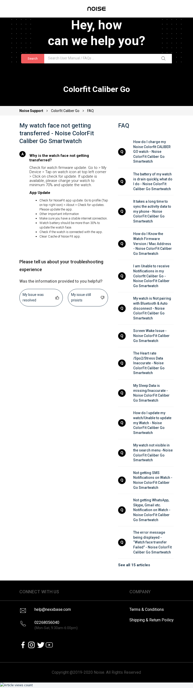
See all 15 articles (134, 565)
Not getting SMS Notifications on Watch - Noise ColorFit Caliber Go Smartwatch (153, 480)
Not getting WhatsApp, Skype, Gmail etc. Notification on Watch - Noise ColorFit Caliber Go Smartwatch (152, 510)
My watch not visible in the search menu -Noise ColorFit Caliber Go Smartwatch (153, 452)
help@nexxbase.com (52, 609)
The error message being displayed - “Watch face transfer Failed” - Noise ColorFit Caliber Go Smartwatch (152, 542)
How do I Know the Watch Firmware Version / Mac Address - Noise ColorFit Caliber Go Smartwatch (153, 243)
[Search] (164, 58)
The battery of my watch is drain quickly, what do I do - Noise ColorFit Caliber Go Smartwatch (153, 181)
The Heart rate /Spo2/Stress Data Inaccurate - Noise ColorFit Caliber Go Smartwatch (149, 363)
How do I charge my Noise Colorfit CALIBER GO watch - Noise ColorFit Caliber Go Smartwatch (152, 151)
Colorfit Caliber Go (65, 111)
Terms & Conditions (146, 609)
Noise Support (31, 111)
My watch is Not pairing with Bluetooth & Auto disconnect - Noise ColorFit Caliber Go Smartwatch (152, 308)
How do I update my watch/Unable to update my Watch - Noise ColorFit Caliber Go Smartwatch (152, 422)
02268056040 (56, 625)
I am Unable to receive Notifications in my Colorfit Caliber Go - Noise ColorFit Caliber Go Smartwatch (151, 276)
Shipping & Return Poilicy (151, 620)
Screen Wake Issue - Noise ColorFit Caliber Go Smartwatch (151, 335)
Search (33, 58)
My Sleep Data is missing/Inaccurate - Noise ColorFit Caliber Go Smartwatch (151, 393)
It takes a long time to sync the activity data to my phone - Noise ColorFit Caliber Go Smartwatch (152, 211)
